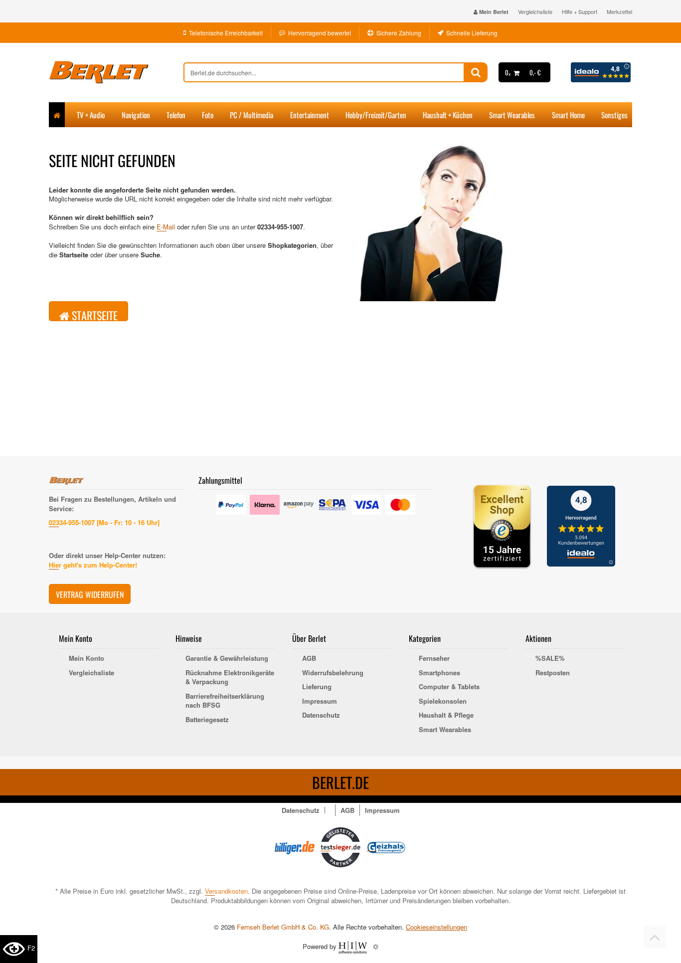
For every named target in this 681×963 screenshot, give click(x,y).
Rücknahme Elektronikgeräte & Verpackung (229, 677)
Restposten (552, 672)
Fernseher (434, 658)
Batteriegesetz (207, 719)
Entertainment (309, 114)
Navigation (136, 114)
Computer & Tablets (449, 686)
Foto (207, 114)
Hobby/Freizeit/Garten (375, 114)
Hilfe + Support (579, 11)
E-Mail (166, 226)
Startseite (93, 314)
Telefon (176, 114)
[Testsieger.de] (340, 846)
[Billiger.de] (295, 846)
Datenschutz (321, 715)
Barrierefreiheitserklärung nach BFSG (224, 701)
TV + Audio (91, 114)
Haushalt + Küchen (448, 114)
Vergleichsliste (535, 11)
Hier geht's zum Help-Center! (93, 565)
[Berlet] (116, 72)
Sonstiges (614, 114)
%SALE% (550, 658)
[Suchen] (476, 72)
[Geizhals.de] (386, 846)
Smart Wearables (512, 114)
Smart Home (568, 114)
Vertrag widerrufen (90, 594)
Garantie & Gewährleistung (226, 658)
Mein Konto (86, 658)
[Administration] (375, 946)
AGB (309, 658)
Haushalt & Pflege (446, 715)
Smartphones (439, 672)
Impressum (319, 701)
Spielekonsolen (443, 701)
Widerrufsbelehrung (332, 672)
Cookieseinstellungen (436, 927)
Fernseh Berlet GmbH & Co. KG (283, 927)
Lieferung (317, 686)
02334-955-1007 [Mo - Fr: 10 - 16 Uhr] (104, 522)
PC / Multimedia (251, 114)
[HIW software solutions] (354, 946)
